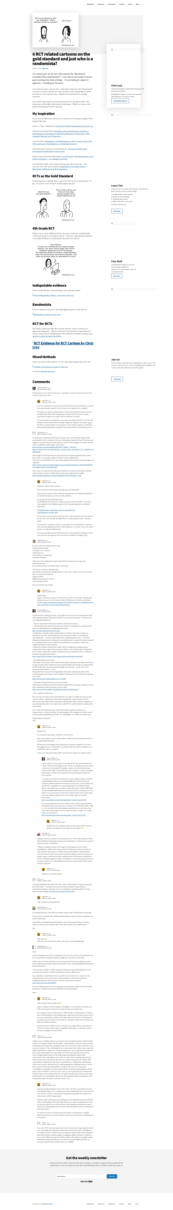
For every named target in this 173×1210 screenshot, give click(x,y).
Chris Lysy (45, 400)
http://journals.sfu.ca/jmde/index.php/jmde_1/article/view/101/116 (64, 815)
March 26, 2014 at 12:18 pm (44, 948)
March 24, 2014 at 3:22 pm (49, 935)
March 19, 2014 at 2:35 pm (49, 591)
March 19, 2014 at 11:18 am (49, 482)
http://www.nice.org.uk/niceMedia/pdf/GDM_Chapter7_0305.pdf (54, 447)
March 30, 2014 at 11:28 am (44, 1037)
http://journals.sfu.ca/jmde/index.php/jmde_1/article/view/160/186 (64, 800)
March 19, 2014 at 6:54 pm (44, 611)
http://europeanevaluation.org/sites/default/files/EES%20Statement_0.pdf (56, 475)
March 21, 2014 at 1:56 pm (44, 880)
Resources (116, 276)
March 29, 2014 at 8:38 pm (53, 870)
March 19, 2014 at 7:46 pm (49, 727)
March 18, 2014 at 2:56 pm (44, 389)
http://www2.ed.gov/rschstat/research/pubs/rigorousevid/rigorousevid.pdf (57, 656)
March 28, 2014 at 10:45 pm (49, 835)
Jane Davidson (41, 907)
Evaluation (51, 371)
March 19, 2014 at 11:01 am (44, 434)
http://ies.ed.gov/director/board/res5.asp (46, 631)
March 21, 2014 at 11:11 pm (44, 909)
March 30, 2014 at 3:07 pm (49, 1085)
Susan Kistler (41, 946)
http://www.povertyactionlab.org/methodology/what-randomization (55, 689)
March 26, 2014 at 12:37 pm (49, 999)
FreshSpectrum (45, 5)
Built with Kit (87, 1181)
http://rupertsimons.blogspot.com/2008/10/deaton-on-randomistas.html (68, 602)
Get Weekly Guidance (120, 101)
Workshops (117, 211)
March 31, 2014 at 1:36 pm (49, 1124)
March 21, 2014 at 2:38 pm (58, 822)
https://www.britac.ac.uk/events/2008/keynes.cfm (53, 605)
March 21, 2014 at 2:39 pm (49, 898)
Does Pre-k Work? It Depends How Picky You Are (74, 126)
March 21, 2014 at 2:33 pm (53, 759)
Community (117, 379)
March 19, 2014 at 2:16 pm (44, 542)
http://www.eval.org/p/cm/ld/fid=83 (44, 983)
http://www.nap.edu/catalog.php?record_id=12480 (49, 679)
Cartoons (43, 371)
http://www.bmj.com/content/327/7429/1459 (59, 891)
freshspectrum (48, 1204)
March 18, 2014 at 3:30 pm (49, 402)
